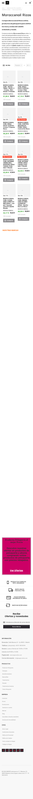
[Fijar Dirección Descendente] (24, 65)
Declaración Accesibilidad (9, 720)
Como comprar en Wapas (8, 741)
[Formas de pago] (9, 467)
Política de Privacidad (7, 735)
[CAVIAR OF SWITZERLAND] (10, 390)
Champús (4, 671)
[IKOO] (5, 379)
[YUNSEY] (17, 352)
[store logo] (16, 4)
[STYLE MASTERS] (16, 317)
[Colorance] (6, 406)
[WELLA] (4, 238)
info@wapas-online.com (21, 658)
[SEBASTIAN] (14, 238)
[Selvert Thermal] (8, 448)
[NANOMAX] (14, 283)
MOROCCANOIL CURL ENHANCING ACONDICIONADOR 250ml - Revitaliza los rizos (23, 202)
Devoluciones (5, 704)
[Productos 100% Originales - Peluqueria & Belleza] (16, 523)
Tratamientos (5, 680)
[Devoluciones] (8, 482)
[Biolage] (14, 406)
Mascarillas (5, 677)
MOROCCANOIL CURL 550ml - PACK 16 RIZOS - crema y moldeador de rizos (23, 88)
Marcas (4, 710)
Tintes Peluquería (6, 689)
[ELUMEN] (6, 329)
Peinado (4, 683)
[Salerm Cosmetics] (17, 448)
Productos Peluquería (7, 667)
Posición (17, 65)
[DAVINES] (5, 306)
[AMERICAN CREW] (7, 317)
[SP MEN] (5, 260)
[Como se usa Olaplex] (4, 505)
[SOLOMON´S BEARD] (7, 352)
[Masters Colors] (19, 417)
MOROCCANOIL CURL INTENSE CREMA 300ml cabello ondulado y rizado (23, 163)
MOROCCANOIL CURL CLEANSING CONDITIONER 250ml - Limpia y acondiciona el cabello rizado (9, 203)
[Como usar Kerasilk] (11, 498)
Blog (3, 713)
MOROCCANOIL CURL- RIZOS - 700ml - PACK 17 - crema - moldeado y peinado (9, 88)
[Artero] (5, 459)
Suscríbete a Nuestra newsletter (10, 716)
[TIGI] (10, 248)
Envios (4, 701)
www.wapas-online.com (16, 655)
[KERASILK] (6, 363)
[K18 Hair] (6, 436)
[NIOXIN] (5, 294)
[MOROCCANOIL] (6, 283)
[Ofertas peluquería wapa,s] (16, 546)
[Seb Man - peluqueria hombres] (16, 394)
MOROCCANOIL (6, 9)
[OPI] (9, 379)
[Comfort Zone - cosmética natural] (8, 417)
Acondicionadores (7, 674)
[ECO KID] (16, 340)
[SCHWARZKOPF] (12, 260)
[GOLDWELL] (13, 329)
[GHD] (15, 294)
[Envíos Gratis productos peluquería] (11, 475)
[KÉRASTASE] (8, 340)
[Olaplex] (19, 425)
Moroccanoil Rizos (25, 39)
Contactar (4, 698)
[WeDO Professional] (9, 425)
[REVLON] (5, 271)
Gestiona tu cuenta (7, 707)
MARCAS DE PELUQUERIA (14, 8)
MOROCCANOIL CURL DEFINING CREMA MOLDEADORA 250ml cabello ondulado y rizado (8, 164)
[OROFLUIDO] (11, 271)
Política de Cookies (7, 738)
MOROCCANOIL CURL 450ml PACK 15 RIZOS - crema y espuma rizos (9, 126)
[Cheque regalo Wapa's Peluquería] (10, 490)
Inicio (3, 8)
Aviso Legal (5, 729)
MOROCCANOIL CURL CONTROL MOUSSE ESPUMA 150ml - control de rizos (24, 126)
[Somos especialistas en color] (14, 513)
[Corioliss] (13, 436)
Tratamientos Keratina (8, 686)
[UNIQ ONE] (5, 248)
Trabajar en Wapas (7, 744)
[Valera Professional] (15, 459)
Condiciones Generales (8, 732)
